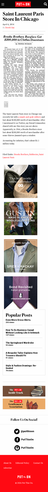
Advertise (7, 468)
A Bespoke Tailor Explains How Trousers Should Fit (22, 354)
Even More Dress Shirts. (18, 320)
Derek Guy (9, 27)
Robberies (33, 154)
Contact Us (38, 463)
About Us (7, 463)
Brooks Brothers (21, 154)
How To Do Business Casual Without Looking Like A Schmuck (22, 331)
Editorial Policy (22, 463)
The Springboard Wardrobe (20, 343)
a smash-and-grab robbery (29, 117)
